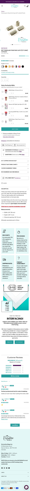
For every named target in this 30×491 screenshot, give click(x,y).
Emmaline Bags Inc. (14, 481)
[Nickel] (2, 66)
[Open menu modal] (2, 5)
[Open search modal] (24, 5)
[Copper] (12, 66)
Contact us (17, 178)
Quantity (3, 77)
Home (2, 11)
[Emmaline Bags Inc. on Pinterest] (7, 468)
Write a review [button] (15, 376)
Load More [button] (15, 425)
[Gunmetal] (16, 66)
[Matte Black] (22, 66)
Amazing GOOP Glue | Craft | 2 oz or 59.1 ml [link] (18, 112)
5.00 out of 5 (18, 360)
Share (5, 183)
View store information (8, 137)
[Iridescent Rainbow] (19, 66)
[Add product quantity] (7, 80)
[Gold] (9, 66)
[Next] (27, 1)
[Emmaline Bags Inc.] (15, 6)
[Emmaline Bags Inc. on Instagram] (4, 468)
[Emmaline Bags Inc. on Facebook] (2, 468)
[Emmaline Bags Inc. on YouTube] (9, 468)
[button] (22, 56)
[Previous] (3, 1)
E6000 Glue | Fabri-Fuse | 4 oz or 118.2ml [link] (16, 120)
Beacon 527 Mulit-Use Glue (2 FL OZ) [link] (18, 104)
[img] (4, 389)
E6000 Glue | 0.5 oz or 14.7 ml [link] (16, 90)
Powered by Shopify (5, 484)
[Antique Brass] (6, 66)
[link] (6, 92)
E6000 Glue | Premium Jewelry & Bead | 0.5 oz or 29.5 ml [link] (18, 97)
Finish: (5, 63)
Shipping (3, 141)
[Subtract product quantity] (2, 80)
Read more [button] (4, 419)
